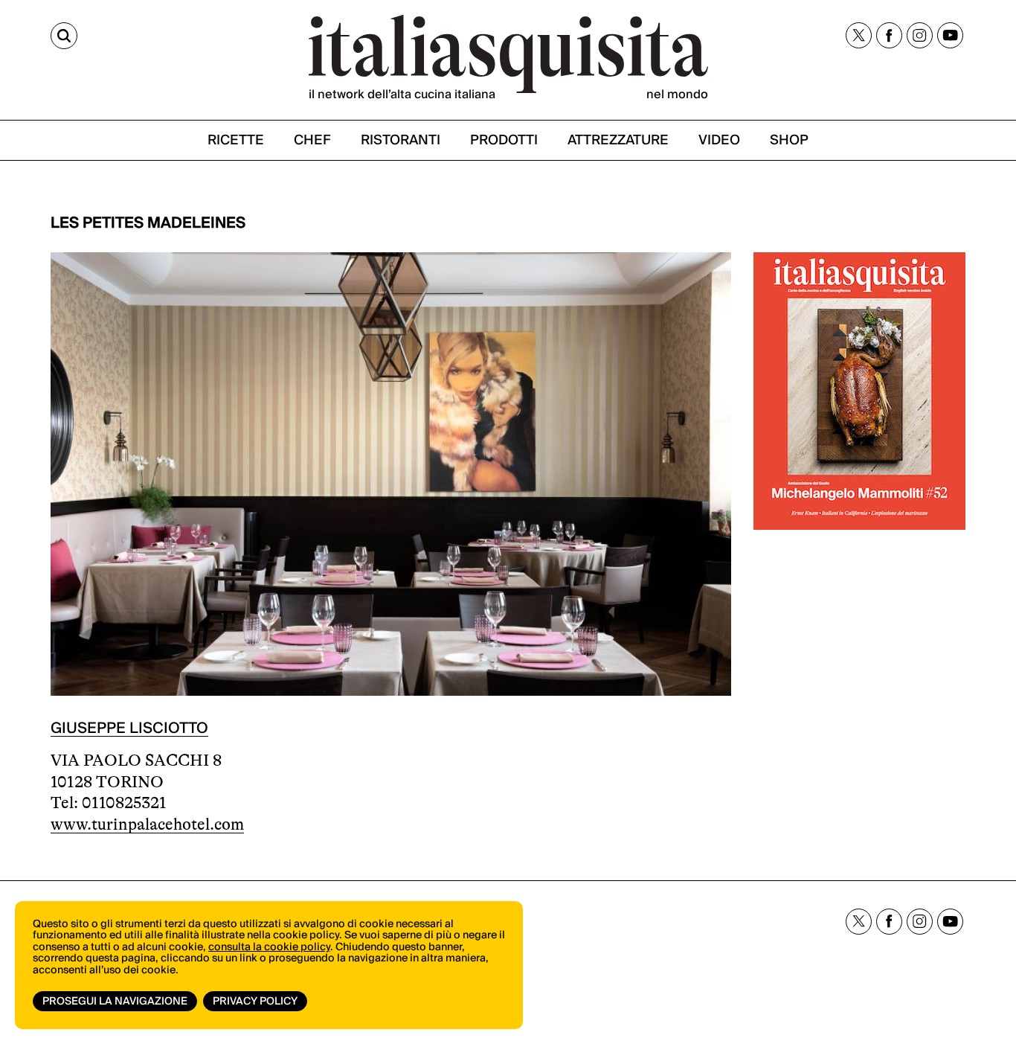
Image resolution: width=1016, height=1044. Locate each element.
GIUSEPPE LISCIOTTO (129, 728)
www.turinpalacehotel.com (147, 824)
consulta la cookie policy (269, 947)
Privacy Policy (255, 1002)
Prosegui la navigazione (114, 1002)
